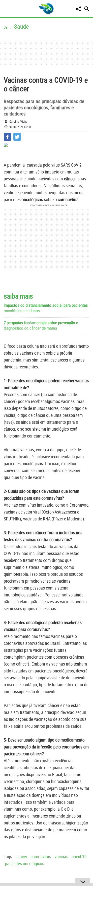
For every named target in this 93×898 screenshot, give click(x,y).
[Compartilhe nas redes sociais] (78, 8)
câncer (21, 857)
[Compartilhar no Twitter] (17, 137)
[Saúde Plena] (46, 8)
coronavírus (41, 857)
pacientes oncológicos (24, 863)
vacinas (61, 857)
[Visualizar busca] (86, 8)
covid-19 (79, 857)
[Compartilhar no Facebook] (7, 137)
